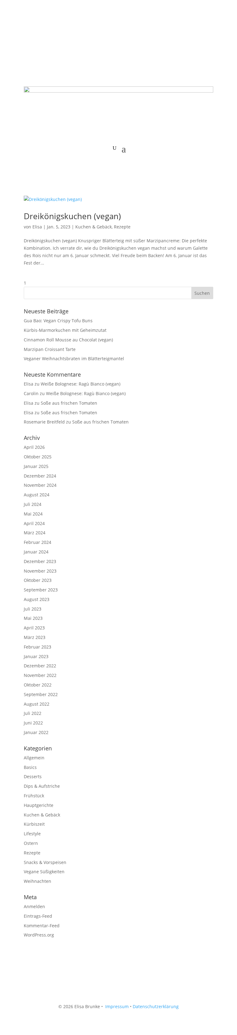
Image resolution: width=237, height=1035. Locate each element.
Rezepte (122, 227)
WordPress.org (39, 935)
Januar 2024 (36, 552)
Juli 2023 (32, 609)
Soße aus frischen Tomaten (69, 403)
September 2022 (41, 694)
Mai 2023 (33, 618)
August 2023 (36, 599)
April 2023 (34, 628)
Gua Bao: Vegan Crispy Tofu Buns (58, 320)
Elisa (37, 227)
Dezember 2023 (40, 561)
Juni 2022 (33, 723)
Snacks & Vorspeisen (45, 862)
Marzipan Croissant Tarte (50, 349)
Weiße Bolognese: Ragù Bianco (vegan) (80, 384)
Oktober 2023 (38, 580)
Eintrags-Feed (38, 916)
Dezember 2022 (40, 666)
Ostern (31, 843)
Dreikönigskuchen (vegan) (72, 216)
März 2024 (34, 533)
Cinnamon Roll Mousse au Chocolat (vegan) (68, 340)
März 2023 (34, 637)
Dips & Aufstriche (42, 786)
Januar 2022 (36, 732)
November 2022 (40, 675)
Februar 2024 (37, 542)
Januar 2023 (36, 656)
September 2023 (41, 590)
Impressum (117, 1006)
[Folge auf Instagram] (41, 30)
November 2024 (40, 485)
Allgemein (34, 758)
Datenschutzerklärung (156, 1006)
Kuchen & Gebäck (93, 227)
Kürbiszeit (34, 824)
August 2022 (36, 704)
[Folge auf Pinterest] (53, 30)
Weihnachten (37, 881)
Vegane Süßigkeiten (44, 871)
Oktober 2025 (38, 457)
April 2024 (34, 523)
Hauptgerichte (38, 805)
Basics (30, 767)
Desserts (33, 776)
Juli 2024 (32, 504)
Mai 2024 (33, 514)
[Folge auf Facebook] (29, 30)
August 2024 (36, 495)
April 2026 (34, 447)
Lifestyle (32, 834)
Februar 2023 (37, 647)
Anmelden (34, 906)
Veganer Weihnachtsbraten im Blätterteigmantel (74, 358)
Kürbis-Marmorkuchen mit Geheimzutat (65, 330)
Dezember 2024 (40, 476)
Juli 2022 (32, 713)
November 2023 (40, 571)
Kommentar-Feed (42, 926)
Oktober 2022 (38, 685)
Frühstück (34, 796)
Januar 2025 (36, 466)
